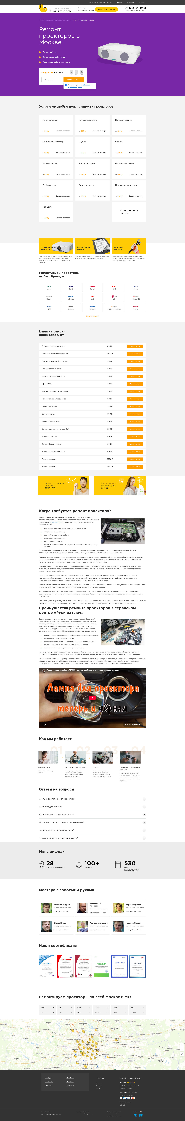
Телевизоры (49, 1081)
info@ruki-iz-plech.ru (126, 1088)
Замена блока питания (52, 444)
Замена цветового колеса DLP (55, 429)
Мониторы (70, 1081)
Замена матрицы (49, 406)
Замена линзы (48, 414)
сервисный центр (57, 522)
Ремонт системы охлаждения (55, 354)
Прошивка (46, 384)
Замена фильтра (49, 436)
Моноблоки (70, 1078)
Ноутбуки (48, 1078)
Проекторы (70, 1085)
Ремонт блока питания (52, 369)
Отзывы (142, 2)
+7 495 (127, 1082)
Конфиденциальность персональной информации (84, 1113)
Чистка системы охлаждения (55, 391)
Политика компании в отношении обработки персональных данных (114, 1114)
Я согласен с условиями (79, 86)
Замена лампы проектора (53, 346)
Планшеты (48, 1085)
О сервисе (130, 2)
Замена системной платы (53, 451)
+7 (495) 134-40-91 (135, 8)
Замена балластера (51, 421)
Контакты (119, 2)
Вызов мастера (135, 346)
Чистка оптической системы (55, 361)
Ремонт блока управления (54, 399)
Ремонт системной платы (53, 376)
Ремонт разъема (49, 459)
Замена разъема (49, 467)
